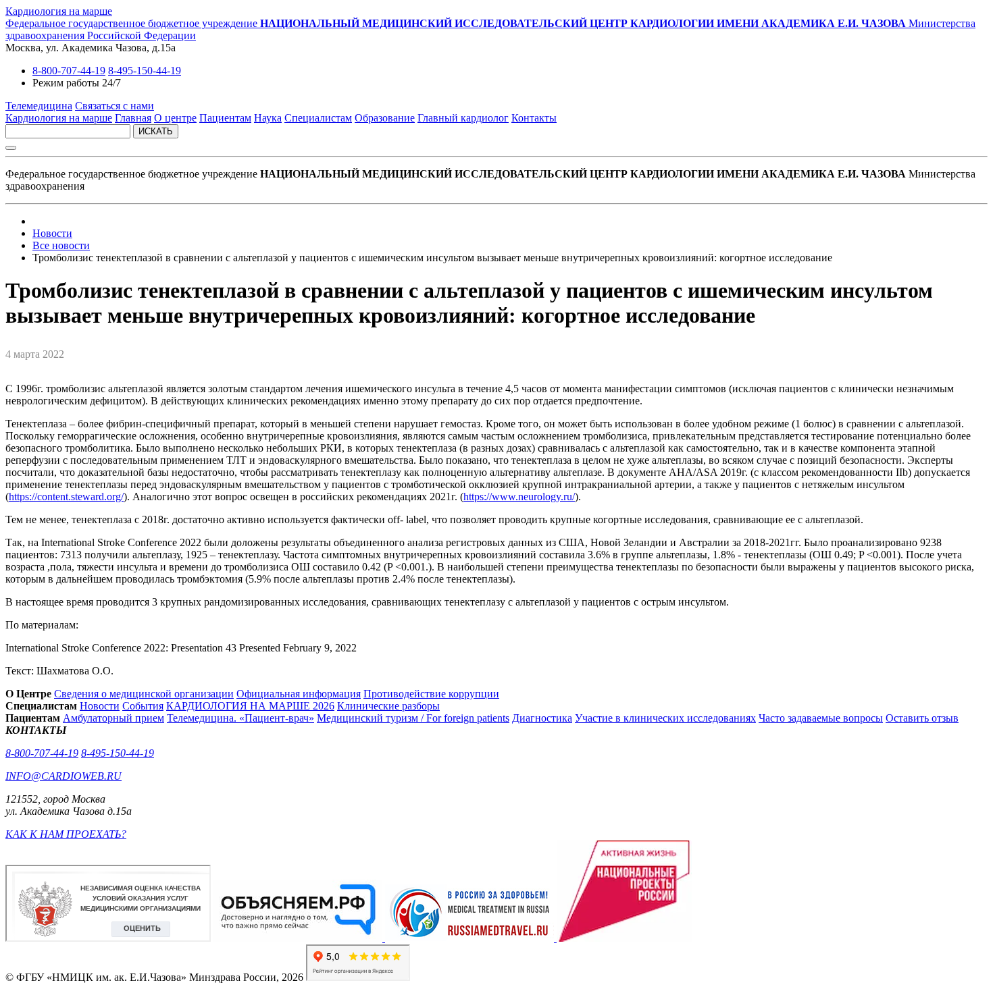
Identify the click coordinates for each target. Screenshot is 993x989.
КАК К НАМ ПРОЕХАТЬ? (65, 834)
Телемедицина (38, 105)
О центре (175, 118)
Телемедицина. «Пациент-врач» (240, 718)
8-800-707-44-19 (68, 70)
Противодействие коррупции (431, 693)
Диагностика (542, 718)
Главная (133, 118)
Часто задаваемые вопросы (821, 718)
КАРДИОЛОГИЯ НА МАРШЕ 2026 (250, 706)
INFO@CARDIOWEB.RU (63, 776)
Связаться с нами (114, 105)
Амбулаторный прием (113, 718)
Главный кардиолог (463, 118)
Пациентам (225, 118)
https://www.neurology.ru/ (519, 496)
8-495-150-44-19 (144, 70)
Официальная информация (298, 693)
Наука (268, 118)
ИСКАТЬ (155, 131)
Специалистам (318, 118)
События (142, 706)
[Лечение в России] (471, 938)
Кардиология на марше (58, 11)
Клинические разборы (388, 706)
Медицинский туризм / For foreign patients (413, 718)
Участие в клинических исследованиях (665, 718)
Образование (385, 118)
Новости (100, 706)
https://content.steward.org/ (66, 496)
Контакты (534, 118)
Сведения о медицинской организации (144, 693)
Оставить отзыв (922, 718)
